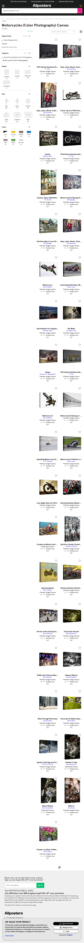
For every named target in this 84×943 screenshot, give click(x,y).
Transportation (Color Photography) (42, 19)
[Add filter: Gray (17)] (5, 139)
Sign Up (40, 885)
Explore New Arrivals (66, 1)
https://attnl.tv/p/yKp (35, 902)
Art (3, 19)
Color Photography (22, 19)
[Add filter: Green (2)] (13, 139)
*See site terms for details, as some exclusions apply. (20, 905)
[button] (19, 1)
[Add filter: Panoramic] (6, 82)
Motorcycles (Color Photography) (67, 19)
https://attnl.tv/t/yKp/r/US (13, 902)
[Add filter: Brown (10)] (21, 131)
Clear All (30, 31)
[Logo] (42, 6)
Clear (25, 53)
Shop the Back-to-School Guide (42, 1)
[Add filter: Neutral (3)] (21, 139)
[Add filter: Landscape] (28, 72)
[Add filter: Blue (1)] (28, 131)
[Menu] (3, 6)
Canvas (4, 21)
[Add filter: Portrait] (7, 72)
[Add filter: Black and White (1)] (5, 131)
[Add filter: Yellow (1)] (13, 131)
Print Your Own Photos (19, 1)
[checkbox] (6, 103)
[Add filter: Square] (17, 72)
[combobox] (39, 10)
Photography (10, 19)
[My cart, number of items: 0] (80, 5)
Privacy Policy (9, 935)
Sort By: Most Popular (59, 32)
